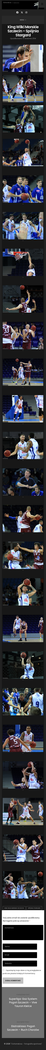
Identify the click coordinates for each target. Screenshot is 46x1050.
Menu (22, 20)
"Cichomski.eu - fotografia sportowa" (26, 1044)
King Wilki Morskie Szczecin (14, 908)
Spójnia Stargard (34, 908)
